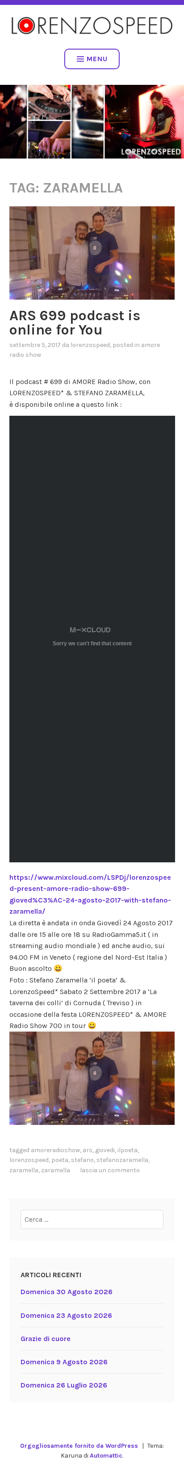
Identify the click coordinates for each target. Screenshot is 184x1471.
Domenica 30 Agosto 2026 (67, 1291)
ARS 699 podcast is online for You (74, 322)
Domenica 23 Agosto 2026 (66, 1315)
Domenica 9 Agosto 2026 (64, 1362)
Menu (97, 58)
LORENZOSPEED (90, 345)
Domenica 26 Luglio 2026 (64, 1385)
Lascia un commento (110, 1170)
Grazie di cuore (46, 1338)
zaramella (23, 1170)
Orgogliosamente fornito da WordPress (79, 1446)
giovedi (105, 1150)
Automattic (106, 1455)
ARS (87, 1150)
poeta (59, 1160)
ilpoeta (127, 1150)
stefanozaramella (122, 1160)
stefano (82, 1160)
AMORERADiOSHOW (55, 1150)
